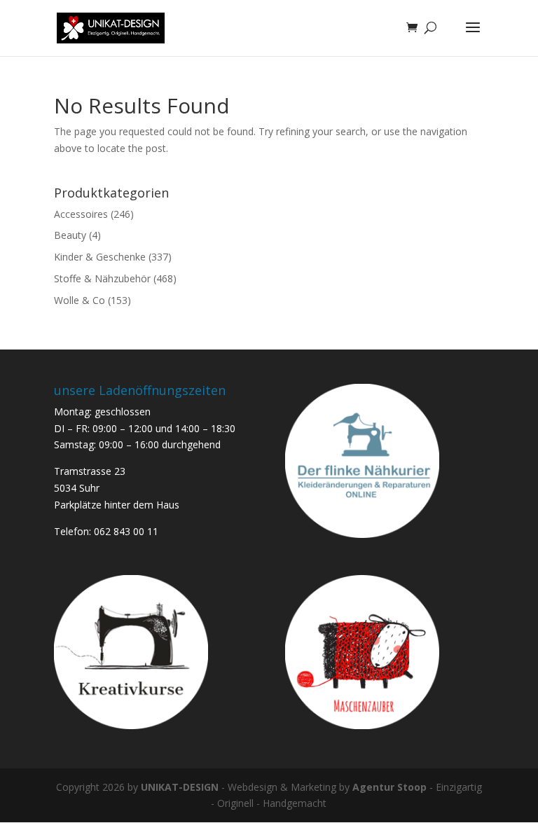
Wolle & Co (79, 300)
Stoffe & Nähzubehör (102, 278)
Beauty (70, 235)
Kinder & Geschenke (100, 256)
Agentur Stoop (389, 787)
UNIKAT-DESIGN (180, 787)
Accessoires (81, 214)
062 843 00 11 (126, 531)
